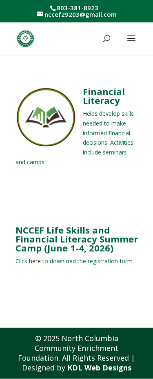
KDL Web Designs (99, 367)
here (35, 261)
